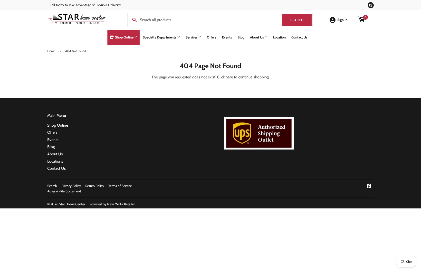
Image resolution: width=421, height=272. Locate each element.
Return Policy (94, 186)
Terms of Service (120, 186)
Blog (241, 37)
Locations (55, 161)
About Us (257, 37)
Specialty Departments (160, 37)
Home (51, 51)
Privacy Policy (71, 186)
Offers (211, 37)
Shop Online (124, 37)
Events (227, 37)
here (229, 77)
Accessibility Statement (64, 191)
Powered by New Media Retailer (112, 204)
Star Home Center (72, 204)
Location (279, 37)
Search (301, 20)
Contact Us (299, 37)
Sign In (342, 20)
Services (192, 37)
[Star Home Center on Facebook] (369, 186)
